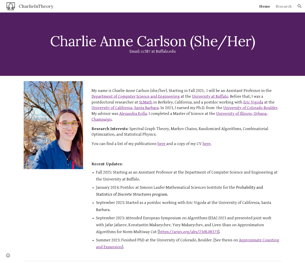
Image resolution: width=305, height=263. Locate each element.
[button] (299, 6)
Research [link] (284, 6)
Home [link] (264, 6)
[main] (152, 44)
